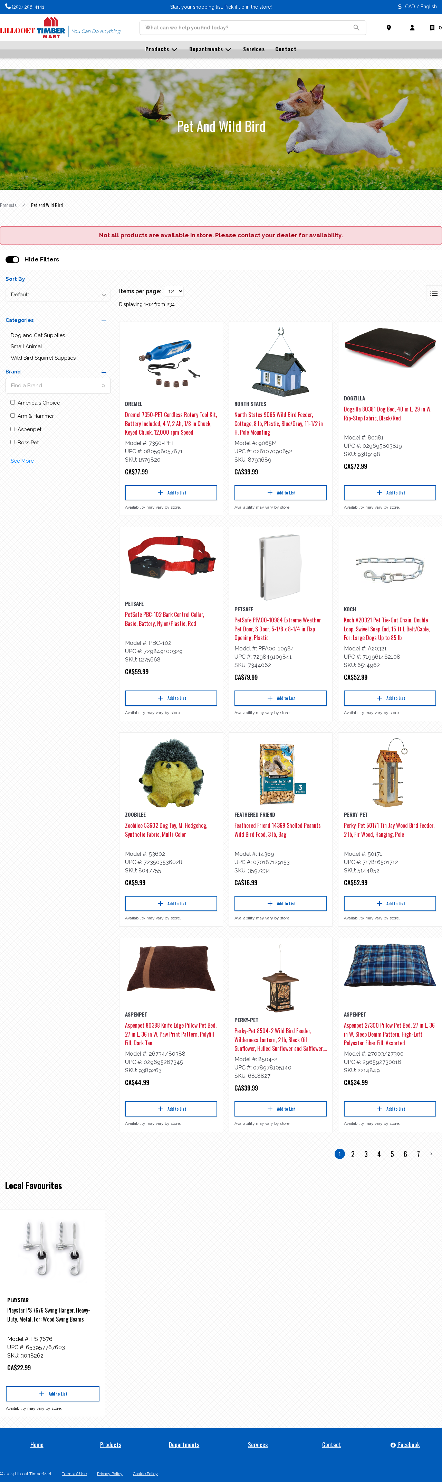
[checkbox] (12, 259)
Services (258, 1444)
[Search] (103, 386)
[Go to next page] (431, 1154)
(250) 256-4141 (28, 7)
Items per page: (140, 291)
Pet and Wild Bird (47, 205)
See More (22, 461)
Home (37, 1444)
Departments (184, 1444)
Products (8, 205)
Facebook (408, 1444)
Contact (331, 1444)
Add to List (176, 492)
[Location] (390, 27)
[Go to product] (171, 362)
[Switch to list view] (434, 293)
